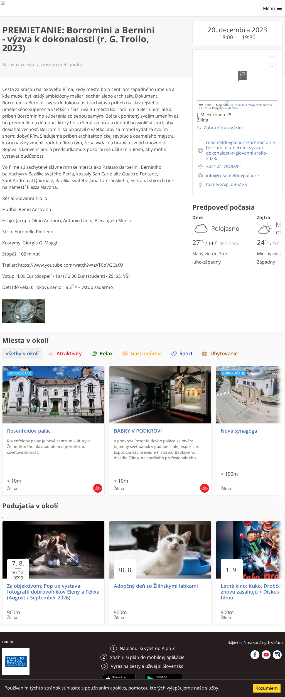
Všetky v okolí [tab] (22, 353)
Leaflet (208, 105)
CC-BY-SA (205, 108)
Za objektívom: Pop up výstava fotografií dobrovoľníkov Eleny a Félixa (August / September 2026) (53, 592)
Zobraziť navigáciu (223, 128)
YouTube (266, 654)
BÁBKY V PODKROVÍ (138, 431)
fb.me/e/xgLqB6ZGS (226, 184)
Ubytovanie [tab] (224, 353)
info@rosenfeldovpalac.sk (233, 175)
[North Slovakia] (10, 8)
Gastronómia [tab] (146, 353)
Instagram (277, 654)
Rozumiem (266, 688)
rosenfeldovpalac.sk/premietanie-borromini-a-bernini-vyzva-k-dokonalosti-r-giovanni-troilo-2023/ (241, 150)
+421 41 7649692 (223, 166)
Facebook (254, 654)
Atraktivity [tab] (69, 353)
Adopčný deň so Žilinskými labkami (156, 586)
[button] (272, 60)
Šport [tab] (186, 353)
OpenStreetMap (244, 105)
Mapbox (232, 108)
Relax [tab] (106, 353)
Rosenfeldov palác (29, 431)
